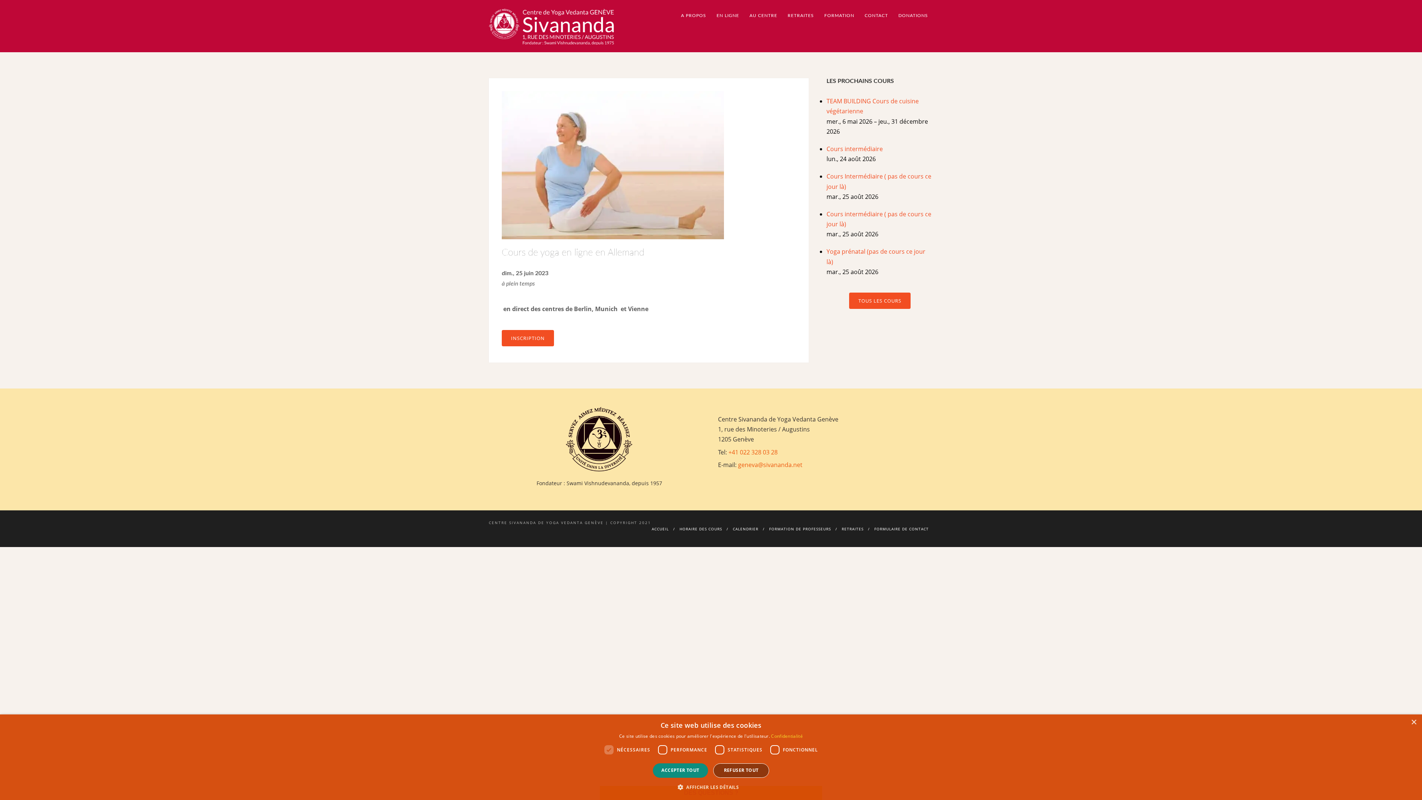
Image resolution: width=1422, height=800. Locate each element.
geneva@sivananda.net (770, 465)
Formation (839, 15)
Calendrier (745, 528)
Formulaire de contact (901, 528)
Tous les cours (879, 300)
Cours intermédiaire (855, 149)
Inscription (528, 338)
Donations (913, 15)
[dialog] (711, 757)
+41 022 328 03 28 (753, 452)
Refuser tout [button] (741, 770)
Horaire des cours (701, 528)
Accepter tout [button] (680, 770)
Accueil (660, 528)
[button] (711, 787)
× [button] (1413, 722)
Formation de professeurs (800, 528)
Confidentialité (787, 736)
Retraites (853, 528)
